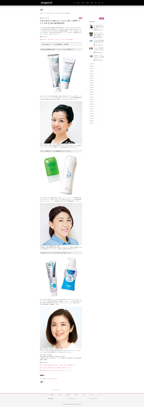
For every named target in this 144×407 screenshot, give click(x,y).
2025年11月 (92, 87)
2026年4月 (92, 75)
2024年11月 (92, 115)
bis (100, 394)
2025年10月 (92, 89)
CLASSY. (52, 394)
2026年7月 (92, 68)
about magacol (51, 398)
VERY (60, 394)
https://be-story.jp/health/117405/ (51, 378)
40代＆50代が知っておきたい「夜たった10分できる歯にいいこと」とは (55, 370)
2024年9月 (92, 120)
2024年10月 (92, 118)
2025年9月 (92, 92)
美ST (45, 375)
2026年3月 (92, 78)
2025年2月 (92, 108)
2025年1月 (92, 111)
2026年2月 (92, 80)
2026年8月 (92, 66)
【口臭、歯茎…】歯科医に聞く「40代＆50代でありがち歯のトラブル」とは (56, 367)
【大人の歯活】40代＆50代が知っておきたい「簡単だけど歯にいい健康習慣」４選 (57, 365)
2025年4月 (92, 104)
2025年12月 (92, 85)
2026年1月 (92, 82)
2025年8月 (92, 94)
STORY (68, 394)
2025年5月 (92, 101)
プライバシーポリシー (93, 398)
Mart (84, 394)
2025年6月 (92, 99)
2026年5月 (92, 73)
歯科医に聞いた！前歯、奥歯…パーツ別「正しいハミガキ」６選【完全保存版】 (57, 39)
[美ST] (48, 10)
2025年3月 (92, 106)
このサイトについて (72, 398)
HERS (76, 394)
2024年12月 (92, 113)
